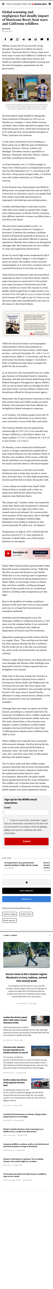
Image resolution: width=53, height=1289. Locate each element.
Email (7, 808)
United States (26, 914)
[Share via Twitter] (11, 39)
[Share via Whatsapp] (18, 39)
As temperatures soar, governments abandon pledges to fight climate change (21, 863)
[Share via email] (30, 39)
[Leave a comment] (42, 39)
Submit (26, 841)
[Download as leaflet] (36, 39)
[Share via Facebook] (5, 39)
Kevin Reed (6, 29)
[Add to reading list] (48, 39)
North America (9, 920)
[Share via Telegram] (23, 39)
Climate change (10, 914)
